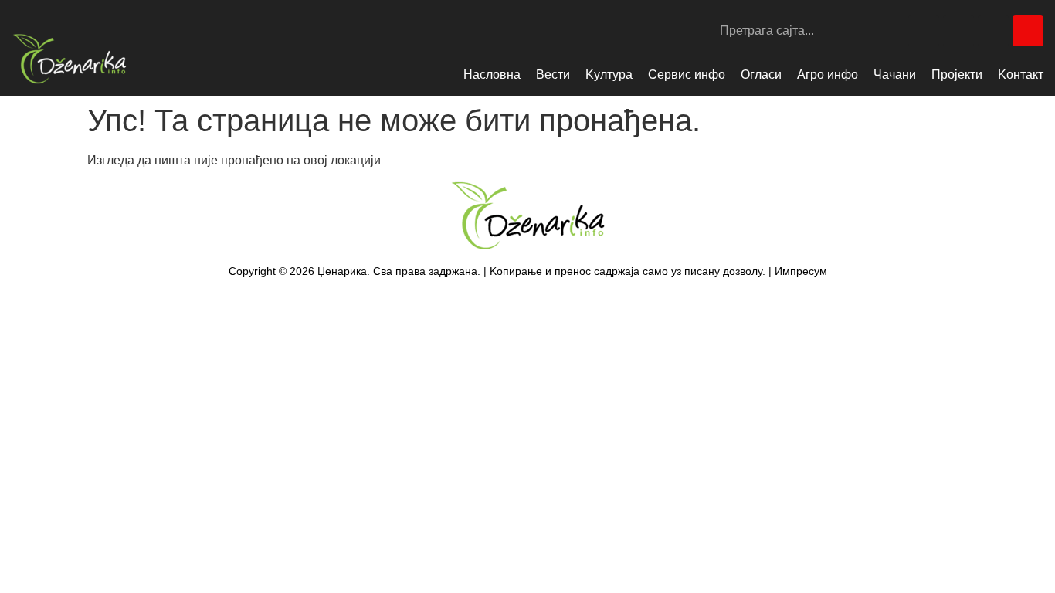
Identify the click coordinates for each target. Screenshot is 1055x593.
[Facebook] (923, 30)
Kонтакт (1020, 74)
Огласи (761, 74)
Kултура (609, 74)
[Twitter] (993, 30)
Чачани (895, 74)
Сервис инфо (686, 74)
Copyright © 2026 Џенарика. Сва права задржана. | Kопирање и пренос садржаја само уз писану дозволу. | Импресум (528, 271)
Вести (553, 74)
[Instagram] (958, 30)
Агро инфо (827, 74)
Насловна (492, 74)
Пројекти (956, 74)
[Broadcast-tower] (1028, 30)
